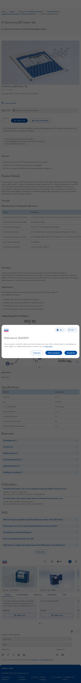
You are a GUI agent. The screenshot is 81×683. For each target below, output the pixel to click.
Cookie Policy (48, 346)
